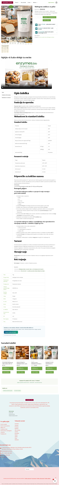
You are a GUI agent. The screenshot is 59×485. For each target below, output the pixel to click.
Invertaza (17, 423)
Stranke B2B (32, 382)
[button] (18, 2)
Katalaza (16, 428)
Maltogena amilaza (50, 37)
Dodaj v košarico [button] (6, 368)
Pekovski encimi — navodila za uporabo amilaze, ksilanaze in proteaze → (33, 270)
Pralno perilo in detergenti (6, 430)
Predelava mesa (4, 429)
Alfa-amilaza (17, 430)
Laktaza (16, 431)
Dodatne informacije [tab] (6, 95)
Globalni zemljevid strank (13, 415)
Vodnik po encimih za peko (7, 390)
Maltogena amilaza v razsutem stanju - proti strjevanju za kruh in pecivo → (31, 269)
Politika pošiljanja (47, 478)
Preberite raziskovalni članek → (11, 332)
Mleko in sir (3, 427)
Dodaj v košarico (49, 17)
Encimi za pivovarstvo (5, 425)
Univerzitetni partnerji (38, 382)
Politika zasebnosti (28, 478)
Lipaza (16, 436)
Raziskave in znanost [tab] (6, 97)
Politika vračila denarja (40, 478)
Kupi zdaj (47, 20)
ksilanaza (17, 439)
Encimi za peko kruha (43, 37)
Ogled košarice (51, 2)
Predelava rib (3, 434)
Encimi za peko (4, 424)
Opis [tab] (3, 92)
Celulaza (16, 425)
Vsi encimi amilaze (17, 390)
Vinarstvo (3, 432)
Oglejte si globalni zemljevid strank (23, 382)
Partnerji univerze (12, 414)
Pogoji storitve (34, 478)
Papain (16, 435)
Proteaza (16, 427)
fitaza (16, 438)
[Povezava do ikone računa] (56, 3)
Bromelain (17, 433)
